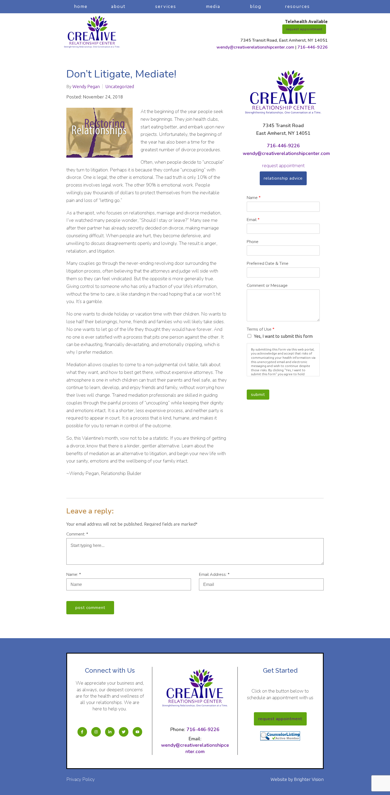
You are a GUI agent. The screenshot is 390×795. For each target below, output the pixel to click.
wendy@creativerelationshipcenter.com (255, 47)
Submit (258, 395)
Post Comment (90, 608)
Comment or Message (267, 285)
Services (165, 6)
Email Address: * (214, 574)
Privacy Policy (80, 779)
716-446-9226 (312, 47)
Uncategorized (119, 86)
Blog (255, 6)
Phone (252, 242)
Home (81, 6)
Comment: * (77, 534)
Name (254, 198)
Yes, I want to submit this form (283, 336)
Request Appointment (304, 29)
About (118, 6)
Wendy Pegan (86, 86)
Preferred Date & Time (267, 263)
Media (213, 6)
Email (253, 220)
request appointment (283, 165)
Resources (297, 6)
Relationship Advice (283, 178)
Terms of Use (260, 329)
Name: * (73, 574)
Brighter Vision (309, 779)
